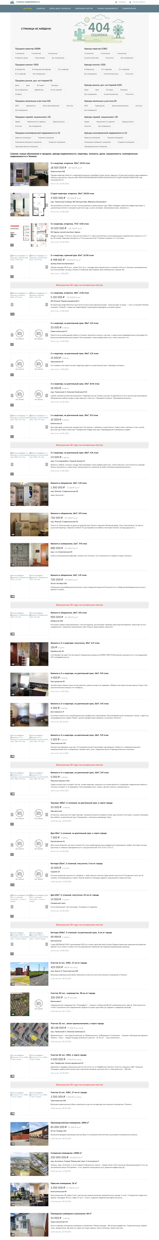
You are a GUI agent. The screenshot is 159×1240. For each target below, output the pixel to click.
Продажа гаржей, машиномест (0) (33, 117)
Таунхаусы (54, 85)
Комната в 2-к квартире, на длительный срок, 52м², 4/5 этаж (80, 704)
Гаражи (17, 122)
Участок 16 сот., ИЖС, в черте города (68, 1055)
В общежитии (20, 69)
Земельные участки (84, 8)
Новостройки (40, 58)
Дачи (28, 85)
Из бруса (18, 94)
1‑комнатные (19, 53)
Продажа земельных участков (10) (33, 101)
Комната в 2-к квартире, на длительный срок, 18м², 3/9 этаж (79, 735)
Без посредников (58, 58)
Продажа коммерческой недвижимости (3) (37, 133)
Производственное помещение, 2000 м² (70, 1123)
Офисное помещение (23, 138)
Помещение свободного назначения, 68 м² (71, 1214)
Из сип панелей (56, 90)
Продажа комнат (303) (27, 65)
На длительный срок (91, 58)
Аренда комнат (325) (95, 65)
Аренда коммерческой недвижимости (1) (105, 133)
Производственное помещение (26, 146)
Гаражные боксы (59, 122)
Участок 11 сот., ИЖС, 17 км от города (69, 963)
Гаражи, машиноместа (107, 8)
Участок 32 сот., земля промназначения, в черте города (77, 1024)
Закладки (122, 2)
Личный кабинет (138, 2)
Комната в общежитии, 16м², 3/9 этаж (69, 513)
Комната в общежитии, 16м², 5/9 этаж (69, 613)
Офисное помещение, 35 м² (64, 1183)
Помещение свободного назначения (28, 142)
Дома (17, 85)
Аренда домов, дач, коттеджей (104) (103, 85)
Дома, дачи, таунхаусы (60, 8)
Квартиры (27, 8)
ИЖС (17, 106)
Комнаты (41, 8)
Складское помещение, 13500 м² (66, 1153)
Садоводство (31, 106)
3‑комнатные (52, 53)
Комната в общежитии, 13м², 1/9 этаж (69, 575)
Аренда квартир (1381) (95, 49)
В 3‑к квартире (20, 74)
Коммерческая (129, 8)
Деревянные (39, 90)
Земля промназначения (51, 106)
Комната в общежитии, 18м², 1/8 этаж (69, 483)
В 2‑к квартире (63, 69)
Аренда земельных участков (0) (100, 101)
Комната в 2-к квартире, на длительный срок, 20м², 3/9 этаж (80, 773)
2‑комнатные (36, 53)
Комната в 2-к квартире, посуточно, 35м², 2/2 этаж (75, 643)
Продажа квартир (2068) (28, 49)
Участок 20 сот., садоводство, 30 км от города (73, 993)
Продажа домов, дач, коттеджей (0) (33, 81)
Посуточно (110, 58)
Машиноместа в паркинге (36, 122)
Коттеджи (40, 85)
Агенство (69, 106)
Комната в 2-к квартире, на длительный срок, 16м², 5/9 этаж (79, 673)
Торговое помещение (46, 138)
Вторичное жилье (21, 58)
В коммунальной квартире (41, 69)
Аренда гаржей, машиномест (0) (101, 117)
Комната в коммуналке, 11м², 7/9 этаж (69, 544)
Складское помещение (57, 142)
